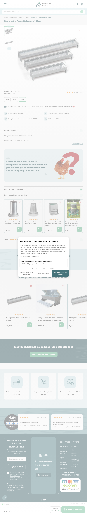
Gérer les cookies (43, 273)
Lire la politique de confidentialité (29, 256)
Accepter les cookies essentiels (26, 273)
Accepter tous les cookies (60, 273)
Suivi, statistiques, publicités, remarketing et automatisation (39, 264)
